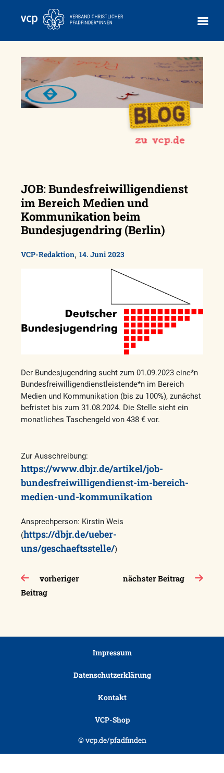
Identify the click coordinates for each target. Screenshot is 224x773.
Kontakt (112, 697)
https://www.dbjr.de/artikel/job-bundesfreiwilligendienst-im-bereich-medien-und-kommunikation (105, 482)
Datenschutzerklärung (112, 675)
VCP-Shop (112, 720)
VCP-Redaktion (47, 254)
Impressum (112, 652)
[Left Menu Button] (203, 21)
